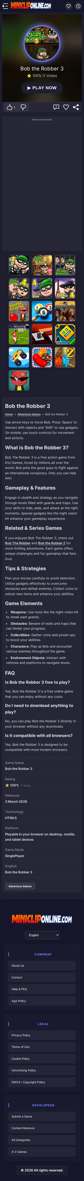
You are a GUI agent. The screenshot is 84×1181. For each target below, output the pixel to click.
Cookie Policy (21, 1058)
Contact (17, 977)
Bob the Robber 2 (51, 543)
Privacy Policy (21, 1035)
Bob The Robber (17, 543)
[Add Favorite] (66, 107)
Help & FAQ (19, 989)
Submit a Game (22, 1116)
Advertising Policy (24, 1070)
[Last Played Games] (78, 6)
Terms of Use (21, 1047)
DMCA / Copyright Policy (28, 1082)
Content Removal (23, 1128)
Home (9, 414)
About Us (18, 965)
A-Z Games (19, 1151)
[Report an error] (56, 107)
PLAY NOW (42, 87)
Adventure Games (29, 414)
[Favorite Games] (68, 6)
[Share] (76, 107)
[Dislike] (23, 107)
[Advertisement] (42, 185)
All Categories (21, 1140)
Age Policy (19, 1001)
